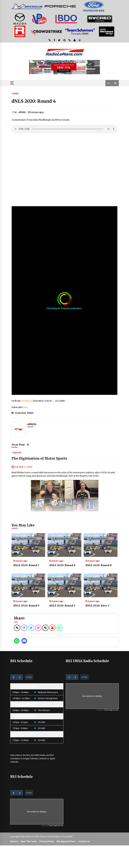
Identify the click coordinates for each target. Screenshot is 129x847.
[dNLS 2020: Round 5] (64, 585)
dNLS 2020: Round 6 (62, 565)
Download (27, 400)
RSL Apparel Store (66, 841)
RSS (25, 407)
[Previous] (13, 677)
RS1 (28, 755)
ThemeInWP (67, 836)
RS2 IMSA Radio (38, 755)
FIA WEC (41, 722)
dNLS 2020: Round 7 (26, 565)
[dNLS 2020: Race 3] (101, 585)
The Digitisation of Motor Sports (39, 458)
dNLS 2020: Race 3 (97, 605)
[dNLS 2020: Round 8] (101, 545)
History (14, 841)
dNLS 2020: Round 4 (33, 101)
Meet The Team (29, 841)
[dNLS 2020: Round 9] (28, 585)
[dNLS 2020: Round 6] (64, 545)
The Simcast (44, 710)
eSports (16, 452)
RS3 (52, 755)
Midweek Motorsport (48, 692)
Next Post (18, 444)
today (29, 677)
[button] (108, 83)
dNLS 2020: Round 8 (98, 565)
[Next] (20, 677)
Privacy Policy (46, 841)
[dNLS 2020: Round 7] (28, 545)
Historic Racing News (48, 698)
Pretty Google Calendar (111, 710)
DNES (15, 93)
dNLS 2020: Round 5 (62, 605)
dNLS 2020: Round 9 (26, 605)
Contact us (84, 841)
